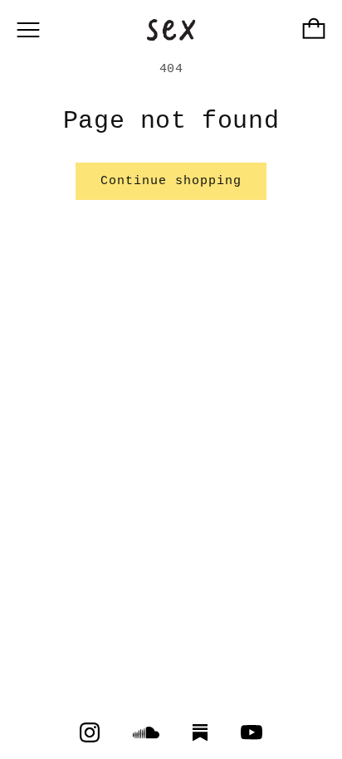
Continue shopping (171, 181)
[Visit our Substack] (200, 733)
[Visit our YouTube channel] (251, 732)
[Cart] (313, 30)
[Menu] (28, 30)
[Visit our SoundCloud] (146, 733)
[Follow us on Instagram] (90, 732)
